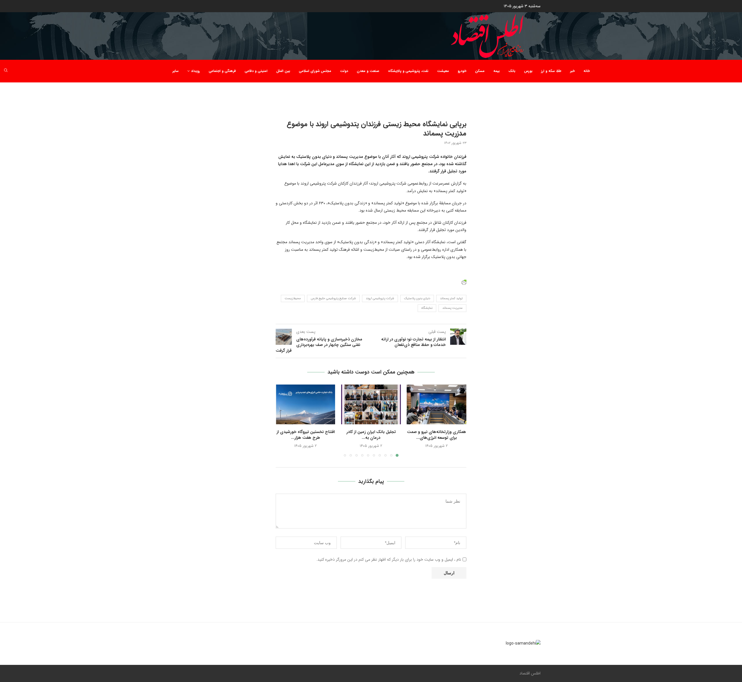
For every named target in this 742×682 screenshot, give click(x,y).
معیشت (443, 71)
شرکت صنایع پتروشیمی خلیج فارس (333, 298)
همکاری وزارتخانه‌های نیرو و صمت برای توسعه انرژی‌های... (436, 435)
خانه (586, 71)
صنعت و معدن (368, 71)
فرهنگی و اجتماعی (222, 71)
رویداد (195, 71)
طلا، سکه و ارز (551, 71)
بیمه (496, 71)
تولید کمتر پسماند (451, 298)
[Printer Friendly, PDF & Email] (463, 282)
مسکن (480, 71)
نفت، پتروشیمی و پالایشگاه (408, 71)
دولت (344, 71)
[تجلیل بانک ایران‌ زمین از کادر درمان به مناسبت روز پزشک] (371, 404)
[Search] (6, 71)
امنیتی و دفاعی (256, 71)
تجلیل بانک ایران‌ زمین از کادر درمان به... (371, 435)
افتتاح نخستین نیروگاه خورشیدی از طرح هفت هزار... (306, 435)
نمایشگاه (426, 308)
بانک (511, 71)
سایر (175, 71)
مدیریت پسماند (452, 308)
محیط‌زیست (293, 298)
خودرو (462, 71)
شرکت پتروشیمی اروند (380, 298)
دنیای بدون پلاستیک (417, 298)
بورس (528, 71)
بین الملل (283, 71)
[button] (283, 420)
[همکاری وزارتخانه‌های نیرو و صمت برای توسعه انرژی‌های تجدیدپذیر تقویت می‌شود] (436, 404)
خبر (572, 71)
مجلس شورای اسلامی (315, 71)
